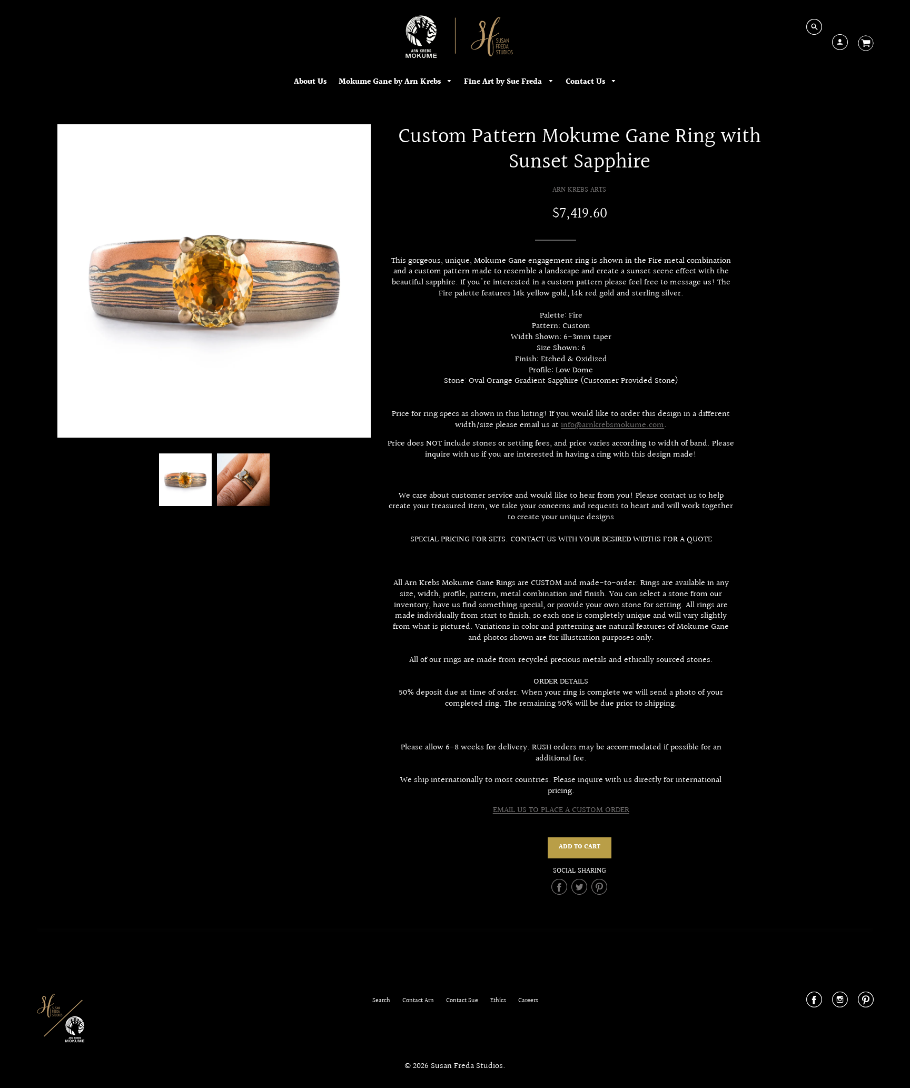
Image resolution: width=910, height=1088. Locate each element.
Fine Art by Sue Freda (504, 82)
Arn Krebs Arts (579, 190)
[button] (579, 847)
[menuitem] (310, 81)
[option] (214, 281)
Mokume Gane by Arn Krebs (391, 82)
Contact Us (586, 82)
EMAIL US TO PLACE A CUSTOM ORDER (561, 810)
